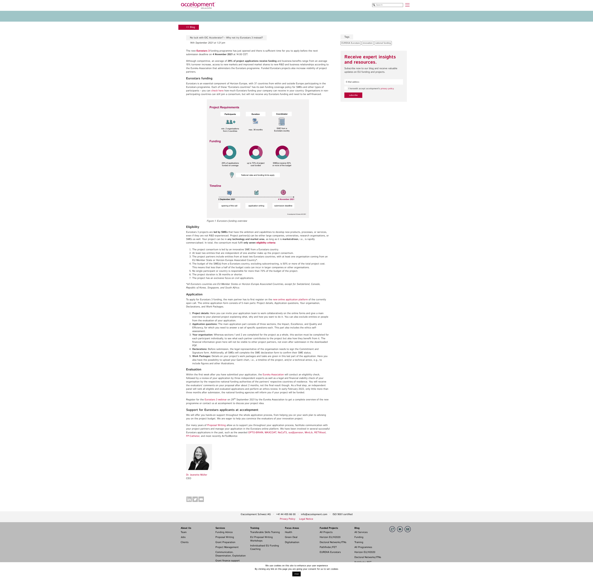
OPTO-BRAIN (255, 432)
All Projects (326, 532)
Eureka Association (273, 374)
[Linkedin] (189, 499)
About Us (186, 528)
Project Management (227, 547)
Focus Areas (292, 528)
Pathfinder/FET (328, 547)
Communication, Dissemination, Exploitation (230, 553)
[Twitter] (195, 499)
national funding (383, 43)
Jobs (183, 537)
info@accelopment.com (314, 514)
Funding (358, 537)
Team (184, 532)
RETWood (320, 432)
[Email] (201, 499)
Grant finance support (227, 560)
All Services (361, 532)
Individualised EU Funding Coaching (264, 547)
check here (217, 90)
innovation (368, 43)
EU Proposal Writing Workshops (261, 538)
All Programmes (363, 547)
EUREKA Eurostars (350, 43)
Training (254, 528)
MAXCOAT (270, 432)
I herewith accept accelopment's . (370, 88)
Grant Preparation (225, 542)
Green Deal (291, 537)
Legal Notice (306, 519)
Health (288, 532)
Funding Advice (224, 532)
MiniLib (309, 432)
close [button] (296, 574)
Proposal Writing (216, 425)
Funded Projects (329, 528)
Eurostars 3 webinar (216, 399)
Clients (184, 542)
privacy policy (387, 88)
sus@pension (295, 432)
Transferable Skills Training (265, 532)
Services (220, 528)
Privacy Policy (287, 519)
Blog (357, 528)
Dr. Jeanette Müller (196, 475)
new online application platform (290, 299)
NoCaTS (282, 432)
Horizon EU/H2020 (330, 537)
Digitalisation (292, 542)
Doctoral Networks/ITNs (333, 542)
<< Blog (190, 27)
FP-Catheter (192, 436)
